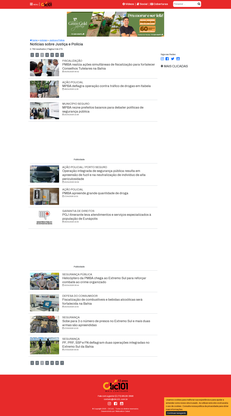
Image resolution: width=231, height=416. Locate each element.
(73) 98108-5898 (125, 396)
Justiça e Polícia (56, 40)
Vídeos (129, 4)
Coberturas (160, 4)
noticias (43, 40)
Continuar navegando (176, 413)
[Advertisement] (94, 140)
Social (143, 4)
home (35, 40)
